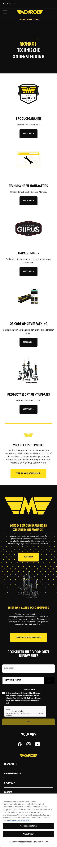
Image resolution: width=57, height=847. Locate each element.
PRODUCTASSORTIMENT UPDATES (28, 395)
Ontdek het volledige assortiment (28, 637)
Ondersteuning (11, 774)
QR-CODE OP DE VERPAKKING (28, 324)
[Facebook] (19, 744)
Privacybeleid (29, 695)
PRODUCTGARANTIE (28, 119)
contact (8, 792)
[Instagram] (28, 744)
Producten (9, 764)
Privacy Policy (25, 820)
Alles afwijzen (28, 834)
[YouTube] (37, 744)
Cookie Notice (13, 820)
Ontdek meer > (28, 133)
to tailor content (30, 690)
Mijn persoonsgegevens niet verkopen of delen (28, 841)
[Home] (28, 12)
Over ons (8, 783)
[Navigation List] (5, 12)
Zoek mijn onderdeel (28, 20)
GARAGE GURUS (28, 253)
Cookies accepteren (28, 826)
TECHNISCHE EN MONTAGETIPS (28, 186)
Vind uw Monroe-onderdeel (28, 473)
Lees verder (28, 557)
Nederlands (7, 4)
